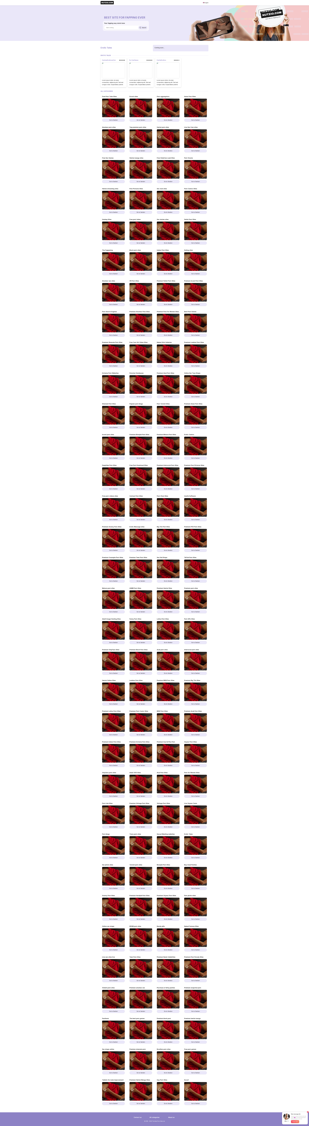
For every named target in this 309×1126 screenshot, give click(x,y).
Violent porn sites (108, 988)
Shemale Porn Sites (109, 404)
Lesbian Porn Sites (136, 680)
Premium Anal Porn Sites (165, 373)
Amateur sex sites (108, 281)
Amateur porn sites (109, 127)
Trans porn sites (135, 834)
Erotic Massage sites (136, 527)
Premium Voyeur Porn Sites (166, 895)
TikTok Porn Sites (190, 557)
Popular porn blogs (136, 404)
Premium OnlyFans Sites (110, 650)
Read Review (113, 81)
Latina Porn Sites (163, 619)
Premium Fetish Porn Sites (166, 281)
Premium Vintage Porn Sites (139, 803)
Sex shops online (108, 1049)
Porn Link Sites (107, 803)
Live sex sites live (108, 957)
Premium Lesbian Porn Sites (194, 342)
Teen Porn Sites (135, 957)
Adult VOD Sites (135, 772)
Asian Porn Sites (190, 96)
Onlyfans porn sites (109, 772)
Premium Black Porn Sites (138, 650)
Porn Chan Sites (162, 496)
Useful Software (190, 496)
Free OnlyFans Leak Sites (166, 158)
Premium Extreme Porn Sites (139, 742)
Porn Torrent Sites (163, 404)
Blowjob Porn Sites (163, 865)
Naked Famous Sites (191, 926)
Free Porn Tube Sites (109, 96)
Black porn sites (135, 250)
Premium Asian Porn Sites (193, 404)
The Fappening (107, 250)
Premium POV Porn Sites (192, 527)
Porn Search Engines (109, 311)
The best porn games (137, 1018)
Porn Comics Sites (190, 189)
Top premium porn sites (137, 127)
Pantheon (105, 1018)
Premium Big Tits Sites (192, 680)
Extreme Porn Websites (110, 373)
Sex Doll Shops (162, 557)
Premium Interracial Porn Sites (167, 465)
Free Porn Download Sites (138, 465)
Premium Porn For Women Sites (168, 311)
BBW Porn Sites (162, 711)
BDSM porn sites (135, 926)
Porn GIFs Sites (189, 619)
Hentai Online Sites (109, 680)
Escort (186, 1080)
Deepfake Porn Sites (109, 465)
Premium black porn (164, 1018)
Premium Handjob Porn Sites (139, 895)
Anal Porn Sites (162, 772)
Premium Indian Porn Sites (111, 742)
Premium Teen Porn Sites (138, 557)
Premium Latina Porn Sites (111, 711)
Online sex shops (108, 926)
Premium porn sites (191, 588)
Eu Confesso (133, 60)
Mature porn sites (108, 588)
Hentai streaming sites (110, 189)
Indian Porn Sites (163, 250)
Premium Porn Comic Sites (138, 711)
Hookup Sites (106, 219)
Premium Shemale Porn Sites (112, 342)
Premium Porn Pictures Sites (194, 465)
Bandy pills (161, 926)
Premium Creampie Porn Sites (112, 557)
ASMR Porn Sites (135, 588)
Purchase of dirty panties (166, 988)
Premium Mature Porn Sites (166, 434)
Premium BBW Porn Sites (165, 680)
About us (171, 1117)
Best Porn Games (190, 311)
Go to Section (113, 120)
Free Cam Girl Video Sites (138, 342)
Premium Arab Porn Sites (193, 711)
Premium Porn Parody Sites (193, 957)
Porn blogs (106, 834)
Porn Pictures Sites (136, 189)
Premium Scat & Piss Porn (166, 742)
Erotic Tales (188, 834)
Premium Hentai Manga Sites (139, 1080)
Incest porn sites (108, 434)
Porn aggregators (163, 96)
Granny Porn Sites (108, 895)
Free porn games (190, 1049)
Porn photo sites (190, 895)
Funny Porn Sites (135, 619)
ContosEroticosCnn (109, 60)
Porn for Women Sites (192, 772)
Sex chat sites (162, 189)
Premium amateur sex (137, 988)
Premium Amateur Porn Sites (139, 311)
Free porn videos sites (110, 496)
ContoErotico (161, 60)
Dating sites (188, 250)
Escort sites (133, 96)
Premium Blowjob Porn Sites (139, 434)
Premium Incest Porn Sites (193, 281)
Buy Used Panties (190, 865)
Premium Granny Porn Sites (111, 527)
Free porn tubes (135, 219)
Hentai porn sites (163, 127)
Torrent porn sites (135, 865)
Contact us (138, 1117)
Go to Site (113, 84)
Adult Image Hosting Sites (111, 619)
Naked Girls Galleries (164, 342)
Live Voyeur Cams (190, 803)
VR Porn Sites (134, 281)
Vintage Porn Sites (163, 803)
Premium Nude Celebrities (166, 957)
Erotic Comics (189, 434)
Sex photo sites (107, 865)
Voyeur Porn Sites (190, 742)
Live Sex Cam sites (191, 127)
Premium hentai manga (192, 1018)
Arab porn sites (162, 650)
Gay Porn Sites (162, 1080)
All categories (154, 1117)
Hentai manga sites (136, 158)
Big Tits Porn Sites (163, 527)
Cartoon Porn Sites (136, 496)
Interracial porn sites (191, 650)
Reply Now (295, 1121)
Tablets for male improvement (113, 1080)
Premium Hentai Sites (164, 588)
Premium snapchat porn (192, 988)
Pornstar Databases (136, 373)
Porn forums (188, 158)
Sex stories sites (163, 219)
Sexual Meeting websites (166, 834)
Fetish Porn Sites (190, 219)
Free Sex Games (108, 158)
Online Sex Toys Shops (192, 373)
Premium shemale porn (137, 1049)
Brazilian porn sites (164, 1049)
